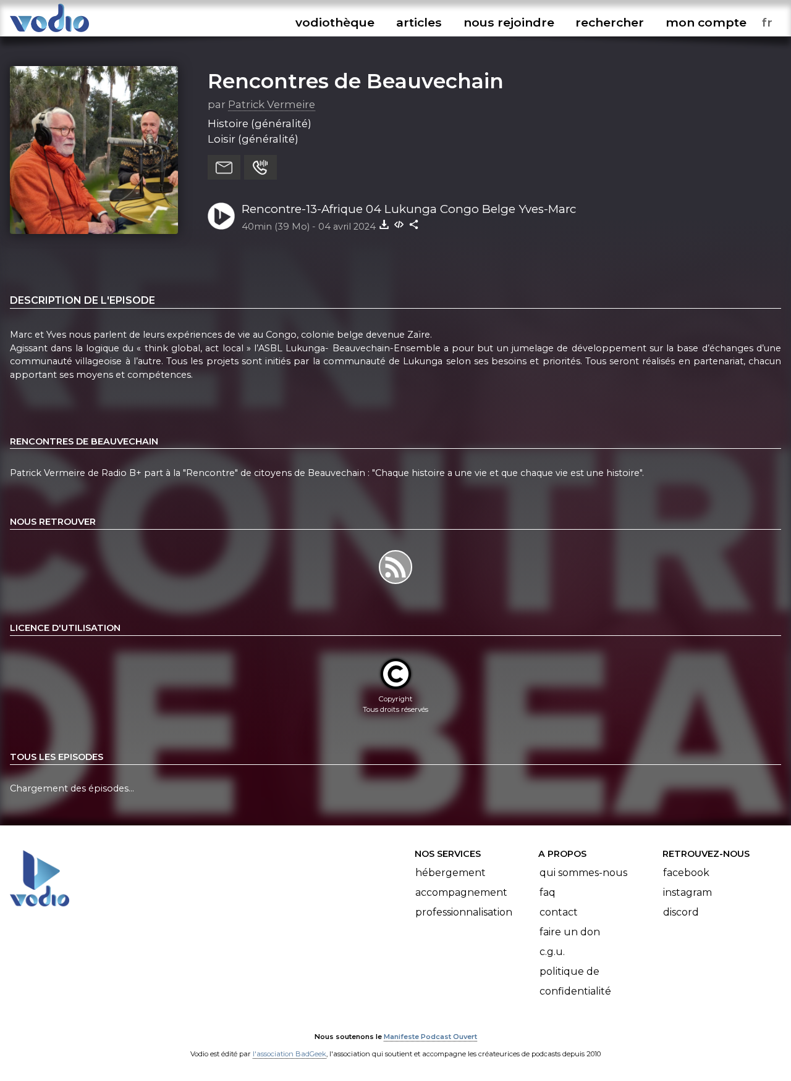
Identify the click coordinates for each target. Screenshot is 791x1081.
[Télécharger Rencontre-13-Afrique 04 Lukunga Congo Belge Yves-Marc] (384, 224)
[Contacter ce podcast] (224, 167)
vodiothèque (334, 22)
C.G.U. (552, 952)
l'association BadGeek (289, 1054)
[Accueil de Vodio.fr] (49, 32)
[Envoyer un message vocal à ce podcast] (260, 167)
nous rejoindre (508, 22)
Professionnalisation (463, 912)
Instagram (687, 892)
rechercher (609, 22)
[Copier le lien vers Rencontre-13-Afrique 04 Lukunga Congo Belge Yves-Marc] (414, 224)
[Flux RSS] (395, 583)
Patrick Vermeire (271, 104)
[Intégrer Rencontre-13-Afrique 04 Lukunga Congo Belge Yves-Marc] (399, 224)
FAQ (547, 892)
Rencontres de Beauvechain (356, 81)
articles (419, 22)
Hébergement (450, 873)
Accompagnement (461, 892)
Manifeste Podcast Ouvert (430, 1036)
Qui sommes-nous (583, 873)
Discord (681, 912)
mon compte (706, 22)
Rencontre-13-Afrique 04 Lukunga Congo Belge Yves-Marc (409, 209)
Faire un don (569, 932)
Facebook (686, 873)
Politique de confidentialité (575, 981)
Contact (558, 912)
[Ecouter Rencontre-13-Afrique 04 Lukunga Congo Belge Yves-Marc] (221, 216)
